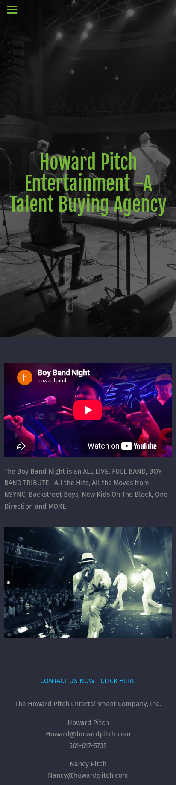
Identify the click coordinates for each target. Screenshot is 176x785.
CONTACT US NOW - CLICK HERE (88, 681)
